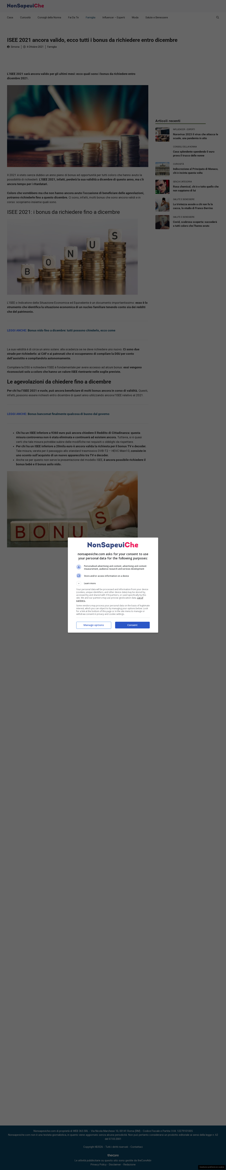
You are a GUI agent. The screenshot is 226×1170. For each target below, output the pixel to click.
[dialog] (113, 585)
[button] (113, 583)
